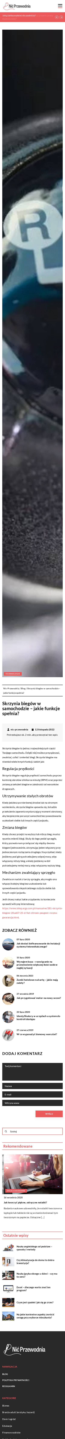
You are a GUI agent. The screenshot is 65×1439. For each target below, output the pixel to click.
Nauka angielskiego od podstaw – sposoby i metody (34, 1248)
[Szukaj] (6, 1131)
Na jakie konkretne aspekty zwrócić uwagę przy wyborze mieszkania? (35, 1316)
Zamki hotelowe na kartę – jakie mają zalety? (37, 981)
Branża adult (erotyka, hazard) (18, 1412)
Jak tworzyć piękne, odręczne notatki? (24, 1202)
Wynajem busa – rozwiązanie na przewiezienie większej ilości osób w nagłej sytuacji (37, 964)
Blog (5, 1374)
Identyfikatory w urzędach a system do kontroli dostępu (38, 1018)
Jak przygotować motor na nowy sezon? (39, 997)
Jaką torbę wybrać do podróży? (19, 15)
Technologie (12, 674)
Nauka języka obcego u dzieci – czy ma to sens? (37, 1275)
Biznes (5, 1405)
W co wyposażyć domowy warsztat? (37, 1034)
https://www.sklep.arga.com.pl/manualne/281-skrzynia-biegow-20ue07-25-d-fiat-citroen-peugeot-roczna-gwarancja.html (32, 913)
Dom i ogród (9, 1419)
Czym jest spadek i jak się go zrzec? (35, 1302)
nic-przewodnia (19, 729)
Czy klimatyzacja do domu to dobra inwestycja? (35, 1261)
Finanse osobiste (11, 1432)
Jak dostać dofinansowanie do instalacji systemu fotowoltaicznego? (38, 945)
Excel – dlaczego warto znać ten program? (33, 1289)
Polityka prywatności (15, 1380)
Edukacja (7, 1425)
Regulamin (8, 1386)
